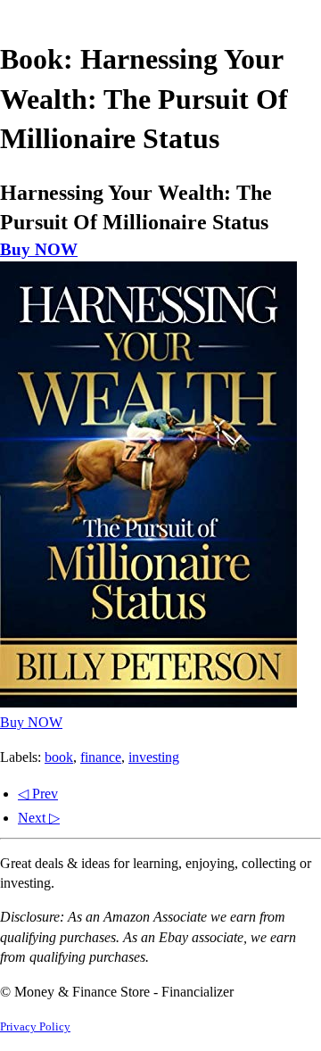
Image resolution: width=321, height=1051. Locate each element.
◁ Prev (38, 793)
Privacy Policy (35, 1027)
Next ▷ (39, 817)
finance (100, 757)
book (59, 757)
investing (153, 757)
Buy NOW (39, 249)
